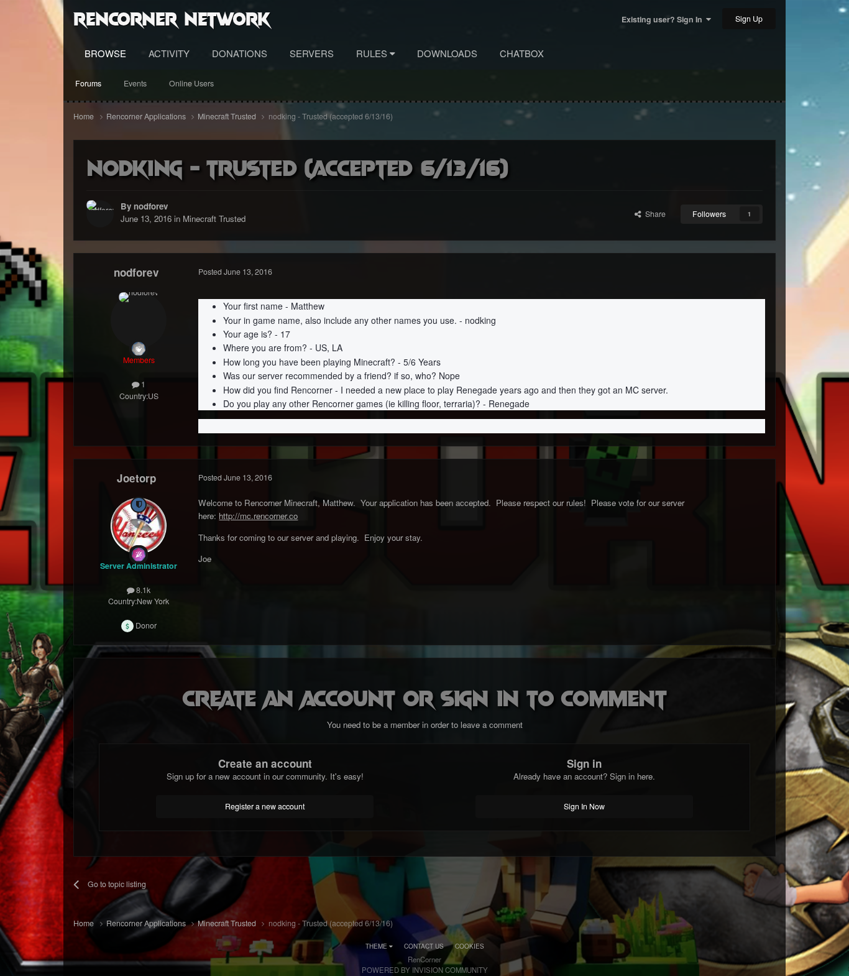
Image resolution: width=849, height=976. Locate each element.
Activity (169, 53)
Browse (105, 53)
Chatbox (522, 53)
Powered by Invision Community (425, 970)
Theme (377, 946)
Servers (312, 53)
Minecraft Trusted (214, 218)
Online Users (191, 83)
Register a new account (265, 806)
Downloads (447, 53)
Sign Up (749, 18)
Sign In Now (584, 806)
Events (135, 83)
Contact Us (424, 946)
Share (653, 213)
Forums (88, 83)
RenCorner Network (171, 18)
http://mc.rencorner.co (258, 516)
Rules (373, 53)
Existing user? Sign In (664, 19)
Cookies (469, 946)
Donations (239, 53)
